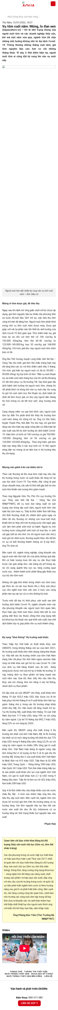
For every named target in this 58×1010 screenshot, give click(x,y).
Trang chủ (16, 971)
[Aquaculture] (28, 3)
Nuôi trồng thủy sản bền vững (23, 16)
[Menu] (4, 3)
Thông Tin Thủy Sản (35, 971)
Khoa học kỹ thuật (42, 974)
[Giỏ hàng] (53, 3)
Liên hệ (48, 976)
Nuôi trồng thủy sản (17, 974)
